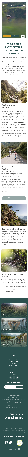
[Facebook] (14, 377)
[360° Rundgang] (11, 5)
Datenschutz (13, 430)
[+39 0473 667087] (14, 5)
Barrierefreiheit (15, 432)
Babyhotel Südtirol (11, 398)
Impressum (6, 430)
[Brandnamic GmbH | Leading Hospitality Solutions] (14, 416)
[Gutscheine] (9, 5)
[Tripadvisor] (8, 436)
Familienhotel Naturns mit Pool (13, 402)
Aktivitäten (12, 68)
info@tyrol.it (14, 374)
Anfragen (14, 407)
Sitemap (22, 432)
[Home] (23, 36)
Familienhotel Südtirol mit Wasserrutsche (13, 404)
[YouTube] (17, 377)
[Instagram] (10, 377)
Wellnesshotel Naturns (16, 401)
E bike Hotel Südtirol (8, 405)
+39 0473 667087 (14, 372)
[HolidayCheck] (19, 436)
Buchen (20, 407)
